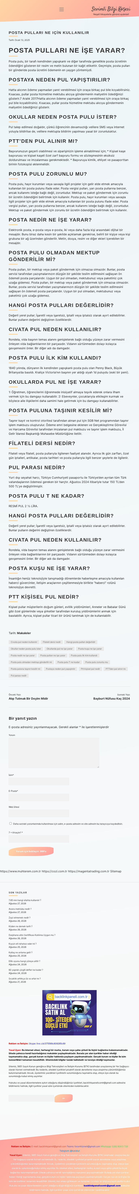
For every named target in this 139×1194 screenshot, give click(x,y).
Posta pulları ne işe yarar (52, 655)
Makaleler (24, 633)
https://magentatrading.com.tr (88, 871)
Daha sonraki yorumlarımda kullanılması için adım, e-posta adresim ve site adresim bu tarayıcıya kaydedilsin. (68, 823)
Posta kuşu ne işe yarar (90, 648)
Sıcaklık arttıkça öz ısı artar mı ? (25, 978)
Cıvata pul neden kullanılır (24, 642)
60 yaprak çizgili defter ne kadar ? (26, 969)
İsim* (11, 775)
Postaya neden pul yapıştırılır (60, 668)
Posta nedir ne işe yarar (23, 655)
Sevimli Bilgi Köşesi (111, 9)
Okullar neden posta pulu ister (26, 648)
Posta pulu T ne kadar (69, 662)
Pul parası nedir (18, 675)
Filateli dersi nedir (52, 642)
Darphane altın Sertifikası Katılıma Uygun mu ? (32, 935)
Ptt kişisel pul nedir (90, 668)
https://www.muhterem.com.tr (20, 871)
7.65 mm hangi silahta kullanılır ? (25, 900)
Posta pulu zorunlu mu (96, 662)
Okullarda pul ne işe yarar (59, 648)
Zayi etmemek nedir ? (19, 917)
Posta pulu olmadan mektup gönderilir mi (31, 662)
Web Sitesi (14, 807)
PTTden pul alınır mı (116, 668)
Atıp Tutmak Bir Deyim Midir (28, 698)
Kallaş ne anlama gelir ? (20, 952)
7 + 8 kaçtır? (16, 832)
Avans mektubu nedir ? (20, 909)
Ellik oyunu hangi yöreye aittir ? (24, 961)
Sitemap (115, 871)
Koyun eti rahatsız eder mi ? (23, 943)
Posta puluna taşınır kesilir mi (25, 668)
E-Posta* (13, 791)
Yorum (12, 735)
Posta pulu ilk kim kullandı (84, 655)
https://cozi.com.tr (54, 871)
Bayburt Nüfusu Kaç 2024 (111, 698)
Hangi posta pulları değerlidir (80, 642)
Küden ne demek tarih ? (20, 926)
